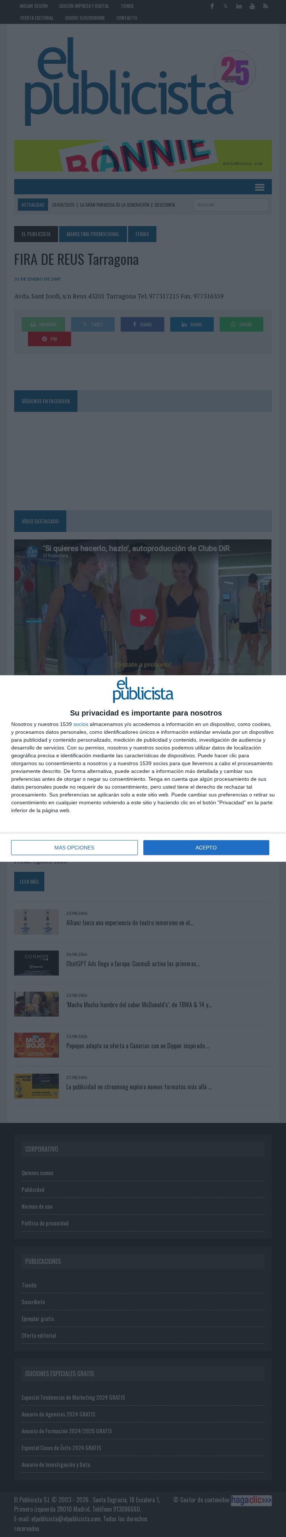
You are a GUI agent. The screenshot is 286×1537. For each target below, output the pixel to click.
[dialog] (143, 768)
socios (80, 724)
